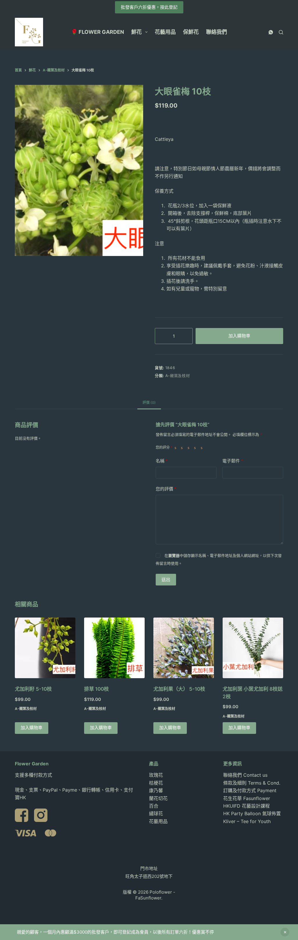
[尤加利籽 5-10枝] (45, 648)
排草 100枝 (96, 689)
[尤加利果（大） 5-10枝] (183, 648)
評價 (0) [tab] (149, 402)
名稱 (162, 461)
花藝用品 (165, 32)
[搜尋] (281, 32)
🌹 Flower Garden (97, 32)
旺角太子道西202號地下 (149, 876)
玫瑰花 (156, 775)
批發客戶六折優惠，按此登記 (149, 7)
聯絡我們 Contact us (245, 775)
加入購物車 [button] (31, 727)
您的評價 (166, 489)
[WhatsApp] (271, 32)
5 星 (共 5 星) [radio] (203, 448)
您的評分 (164, 447)
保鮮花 (191, 32)
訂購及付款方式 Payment (249, 790)
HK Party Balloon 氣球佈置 (252, 813)
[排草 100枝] (114, 648)
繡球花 (156, 813)
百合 (153, 806)
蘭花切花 (158, 798)
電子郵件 (232, 461)
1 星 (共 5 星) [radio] (177, 448)
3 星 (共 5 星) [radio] (190, 448)
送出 (166, 579)
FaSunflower (148, 898)
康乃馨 (156, 790)
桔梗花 (156, 783)
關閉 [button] (285, 932)
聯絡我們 (216, 32)
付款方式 (42, 775)
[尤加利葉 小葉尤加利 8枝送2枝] (253, 648)
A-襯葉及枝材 (177, 375)
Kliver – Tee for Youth (247, 821)
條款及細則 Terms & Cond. (251, 783)
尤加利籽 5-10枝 (33, 689)
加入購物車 (239, 336)
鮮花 (136, 32)
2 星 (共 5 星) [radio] (183, 448)
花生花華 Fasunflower (246, 798)
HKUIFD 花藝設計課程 (246, 806)
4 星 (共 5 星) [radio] (196, 448)
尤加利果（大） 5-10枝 (179, 689)
